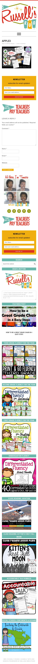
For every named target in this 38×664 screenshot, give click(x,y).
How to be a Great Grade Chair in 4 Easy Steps (19, 333)
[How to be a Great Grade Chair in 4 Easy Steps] (19, 326)
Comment (5, 128)
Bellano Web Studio (27, 661)
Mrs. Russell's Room (19, 15)
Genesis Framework (10, 661)
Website (4, 163)
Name (4, 148)
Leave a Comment (20, 43)
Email (4, 155)
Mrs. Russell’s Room (11, 659)
